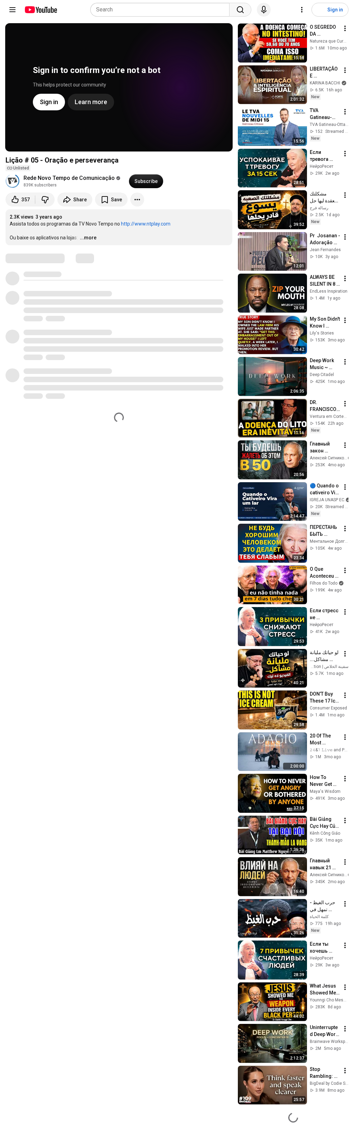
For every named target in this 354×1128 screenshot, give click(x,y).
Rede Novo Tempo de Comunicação (69, 178)
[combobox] (162, 10)
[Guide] (12, 10)
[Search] (240, 10)
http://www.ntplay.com (145, 224)
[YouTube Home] (40, 9)
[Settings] (302, 10)
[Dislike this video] (45, 200)
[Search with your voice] (264, 10)
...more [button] (88, 237)
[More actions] (137, 200)
